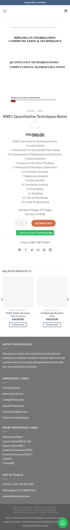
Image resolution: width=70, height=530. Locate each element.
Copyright (8, 462)
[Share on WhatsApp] (19, 250)
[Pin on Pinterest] (44, 250)
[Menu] (5, 11)
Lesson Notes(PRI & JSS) (17, 441)
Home (30, 110)
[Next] (67, 306)
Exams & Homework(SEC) (18, 454)
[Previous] (2, 306)
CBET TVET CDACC (40, 242)
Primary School (11, 387)
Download (43, 223)
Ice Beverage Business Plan (52, 314)
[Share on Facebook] (26, 250)
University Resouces (25, 512)
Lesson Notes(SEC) (14, 445)
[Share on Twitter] (32, 250)
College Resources (13, 399)
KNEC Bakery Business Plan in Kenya (18, 314)
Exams (43, 512)
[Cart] (65, 11)
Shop (40, 110)
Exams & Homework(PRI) (17, 449)
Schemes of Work (13, 436)
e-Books (7, 458)
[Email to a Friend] (38, 250)
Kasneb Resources (13, 405)
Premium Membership (16, 417)
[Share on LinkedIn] (50, 250)
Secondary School (13, 393)
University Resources (15, 411)
